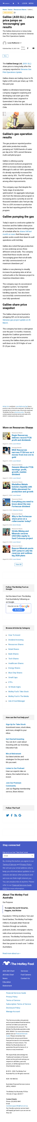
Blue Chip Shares (15, 673)
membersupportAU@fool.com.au (17, 1106)
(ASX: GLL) (27, 64)
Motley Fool (6, 406)
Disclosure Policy (13, 1008)
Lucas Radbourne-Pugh (22, 406)
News (5, 978)
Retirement (7, 986)
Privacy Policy (11, 997)
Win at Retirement (13, 754)
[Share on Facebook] (28, 48)
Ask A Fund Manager (16, 701)
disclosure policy (19, 412)
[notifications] (13, 3)
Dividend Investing (15, 640)
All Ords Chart (8, 975)
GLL (5, 56)
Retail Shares (13, 649)
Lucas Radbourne (13, 43)
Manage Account (13, 1011)
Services (24, 971)
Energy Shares (14, 668)
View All (18, 564)
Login (24, 3)
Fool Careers (26, 975)
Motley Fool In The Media (18, 696)
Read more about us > (11, 953)
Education (7, 982)
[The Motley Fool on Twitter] (8, 815)
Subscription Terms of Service (18, 1004)
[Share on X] (30, 48)
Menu (31, 3)
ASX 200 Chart (8, 971)
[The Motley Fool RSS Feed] (16, 815)
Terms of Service (13, 1000)
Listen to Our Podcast (15, 768)
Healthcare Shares (16, 663)
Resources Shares (20, 9)
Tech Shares (13, 659)
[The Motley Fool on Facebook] (12, 815)
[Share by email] (33, 48)
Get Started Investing (15, 739)
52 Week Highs (14, 687)
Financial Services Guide (16, 993)
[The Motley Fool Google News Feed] (20, 815)
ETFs (10, 682)
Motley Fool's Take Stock (18, 691)
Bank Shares (13, 654)
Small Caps (13, 677)
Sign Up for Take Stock (16, 724)
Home (5, 9)
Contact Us (25, 978)
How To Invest (14, 635)
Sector (10, 9)
